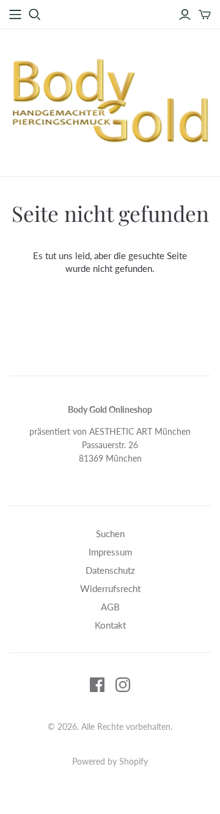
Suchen (110, 533)
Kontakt (110, 624)
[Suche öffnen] (35, 15)
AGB (110, 606)
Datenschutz (110, 570)
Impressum (110, 551)
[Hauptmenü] (15, 15)
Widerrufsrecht (110, 588)
